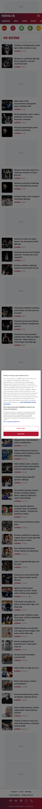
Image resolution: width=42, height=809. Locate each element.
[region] (21, 404)
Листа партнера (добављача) (11, 421)
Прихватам (21, 434)
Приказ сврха (21, 428)
